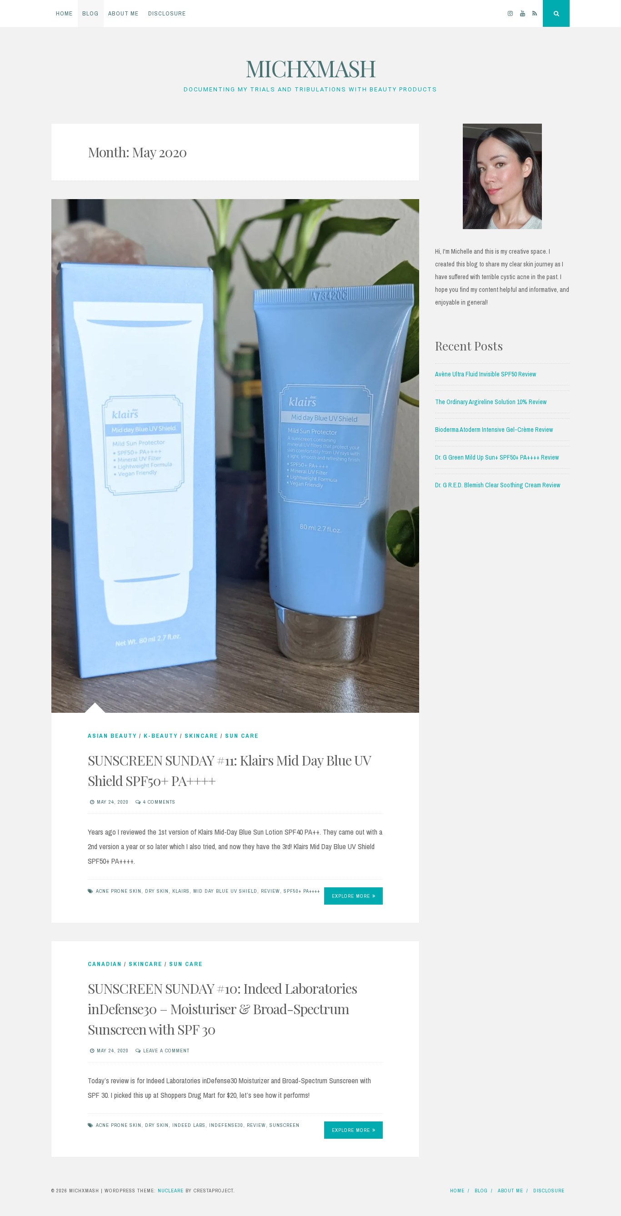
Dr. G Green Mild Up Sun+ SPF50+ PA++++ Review (497, 457)
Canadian (105, 964)
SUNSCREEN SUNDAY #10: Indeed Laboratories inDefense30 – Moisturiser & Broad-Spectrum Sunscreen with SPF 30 (222, 1008)
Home (64, 13)
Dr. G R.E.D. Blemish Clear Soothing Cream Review (497, 485)
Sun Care (242, 736)
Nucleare (171, 1190)
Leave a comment (166, 1050)
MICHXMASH (310, 68)
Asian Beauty (112, 736)
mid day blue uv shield (225, 891)
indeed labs (188, 1125)
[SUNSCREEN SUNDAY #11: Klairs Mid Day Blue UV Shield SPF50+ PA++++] (235, 456)
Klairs (181, 891)
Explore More (351, 896)
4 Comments (159, 802)
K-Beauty (161, 736)
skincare (201, 736)
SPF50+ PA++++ (302, 891)
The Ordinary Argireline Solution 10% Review (490, 402)
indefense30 (226, 1125)
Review (270, 891)
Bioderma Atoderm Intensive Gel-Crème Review (494, 429)
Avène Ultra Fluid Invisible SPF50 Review (485, 374)
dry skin (157, 891)
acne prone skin (118, 891)
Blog (90, 13)
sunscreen (285, 1125)
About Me (123, 13)
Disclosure (167, 13)
